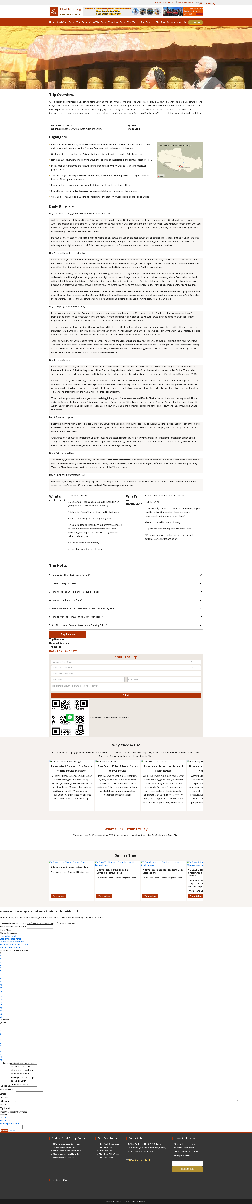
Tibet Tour (81, 22)
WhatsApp (5, 1117)
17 (1, 1005)
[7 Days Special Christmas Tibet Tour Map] (180, 160)
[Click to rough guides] (187, 1188)
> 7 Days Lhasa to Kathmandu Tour (66, 1151)
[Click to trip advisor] (112, 1188)
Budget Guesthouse (10, 947)
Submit (4, 1130)
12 (1, 990)
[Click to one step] (175, 1188)
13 (1, 993)
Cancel (12, 1130)
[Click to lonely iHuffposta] (147, 1187)
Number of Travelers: (10, 950)
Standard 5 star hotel (10, 938)
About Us (181, 22)
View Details (58, 895)
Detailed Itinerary (59, 643)
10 (1, 985)
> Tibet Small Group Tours (108, 1144)
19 (1, 1011)
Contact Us (160, 2)
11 (1, 987)
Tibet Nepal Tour (116, 22)
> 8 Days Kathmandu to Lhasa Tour (66, 1154)
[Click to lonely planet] (94, 1187)
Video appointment (9, 1123)
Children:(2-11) (4, 1021)
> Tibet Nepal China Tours (108, 1154)
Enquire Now (68, 634)
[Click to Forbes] (129, 1187)
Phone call (5, 1120)
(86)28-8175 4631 (186, 2)
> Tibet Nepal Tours (105, 1147)
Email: (3, 1093)
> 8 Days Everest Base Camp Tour (65, 1144)
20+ (2, 1016)
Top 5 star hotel (8, 935)
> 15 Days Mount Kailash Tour (63, 1147)
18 (1, 1008)
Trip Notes (55, 646)
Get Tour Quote (195, 22)
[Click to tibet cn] (198, 1188)
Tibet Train (132, 22)
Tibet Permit (146, 22)
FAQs (170, 2)
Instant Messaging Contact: (13, 1111)
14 (1, 996)
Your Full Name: (7, 1089)
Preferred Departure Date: (13, 926)
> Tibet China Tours (105, 1151)
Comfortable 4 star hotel (12, 941)
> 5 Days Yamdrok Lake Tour (63, 1158)
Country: (4, 1097)
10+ (2, 1060)
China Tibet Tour (97, 22)
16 (1, 1002)
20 (1, 1013)
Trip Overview (57, 639)
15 (1, 999)
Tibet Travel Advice (164, 22)
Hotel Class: (5, 930)
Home (52, 22)
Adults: (25, 950)
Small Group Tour (64, 22)
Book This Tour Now (63, 651)
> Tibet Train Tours (105, 1158)
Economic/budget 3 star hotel (14, 944)
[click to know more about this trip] (71, 862)
